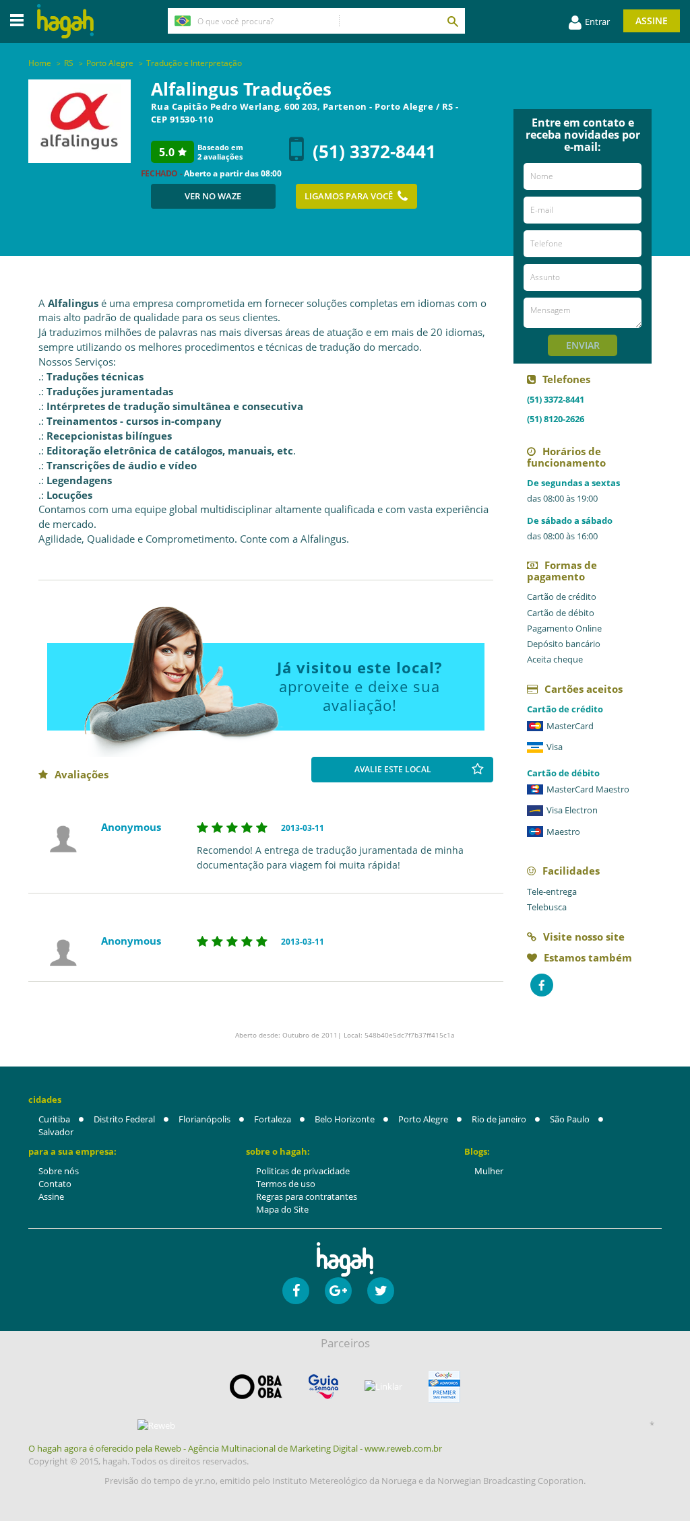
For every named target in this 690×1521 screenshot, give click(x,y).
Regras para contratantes (306, 1196)
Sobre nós (58, 1171)
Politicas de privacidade (303, 1171)
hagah (65, 21)
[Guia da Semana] (323, 1386)
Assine (651, 20)
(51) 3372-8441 (374, 151)
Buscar (452, 21)
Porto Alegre (423, 1119)
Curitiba (54, 1119)
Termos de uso (285, 1184)
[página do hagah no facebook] (295, 1290)
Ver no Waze (213, 196)
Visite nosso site (584, 936)
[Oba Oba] (256, 1386)
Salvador (55, 1132)
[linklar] (383, 1386)
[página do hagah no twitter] (380, 1290)
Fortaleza (272, 1119)
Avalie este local (392, 769)
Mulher (488, 1171)
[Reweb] (156, 1425)
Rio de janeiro (499, 1119)
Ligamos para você (349, 196)
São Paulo (570, 1119)
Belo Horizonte (345, 1119)
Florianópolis (204, 1119)
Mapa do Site (282, 1209)
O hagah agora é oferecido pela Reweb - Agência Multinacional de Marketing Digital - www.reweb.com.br (235, 1448)
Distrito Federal (124, 1119)
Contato (54, 1184)
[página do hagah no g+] (338, 1290)
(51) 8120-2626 (555, 419)
